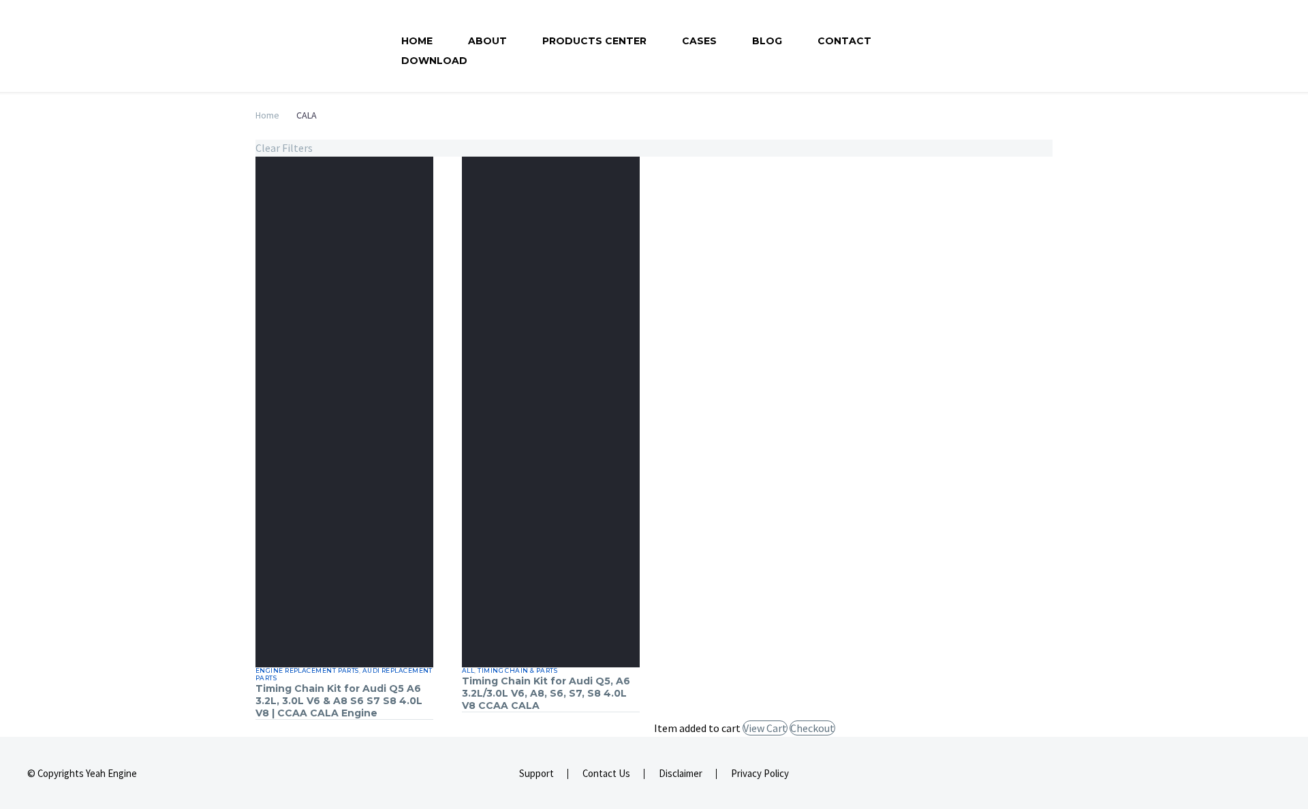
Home (417, 41)
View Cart (765, 728)
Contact (844, 41)
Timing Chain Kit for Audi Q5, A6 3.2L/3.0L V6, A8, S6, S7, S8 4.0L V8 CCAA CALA (546, 693)
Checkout (812, 728)
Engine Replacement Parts (307, 670)
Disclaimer (680, 774)
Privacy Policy (760, 774)
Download (434, 60)
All (468, 670)
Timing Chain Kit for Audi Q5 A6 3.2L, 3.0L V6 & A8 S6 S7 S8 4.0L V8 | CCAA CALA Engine (338, 700)
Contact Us (606, 774)
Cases (699, 41)
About (487, 41)
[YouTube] (1276, 774)
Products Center (594, 41)
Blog (767, 41)
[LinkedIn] (1259, 774)
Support (536, 774)
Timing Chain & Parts (517, 670)
